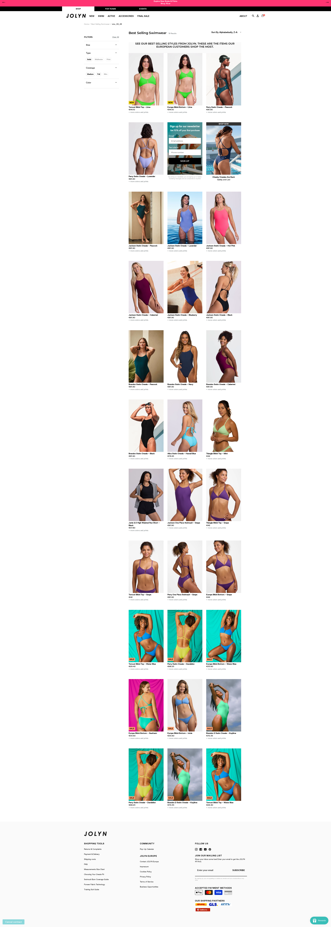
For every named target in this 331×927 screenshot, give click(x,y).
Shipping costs (90, 859)
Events (142, 9)
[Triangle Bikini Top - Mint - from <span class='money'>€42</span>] (223, 425)
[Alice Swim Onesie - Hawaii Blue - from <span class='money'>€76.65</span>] (184, 425)
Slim (105, 74)
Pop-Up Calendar (147, 849)
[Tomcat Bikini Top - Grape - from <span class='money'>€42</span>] (146, 566)
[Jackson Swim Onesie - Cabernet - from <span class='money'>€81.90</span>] (146, 287)
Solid (89, 59)
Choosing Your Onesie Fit (94, 874)
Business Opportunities (149, 887)
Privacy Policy (145, 877)
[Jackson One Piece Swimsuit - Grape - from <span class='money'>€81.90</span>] (184, 495)
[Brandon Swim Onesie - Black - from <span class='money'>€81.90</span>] (146, 425)
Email (171, 136)
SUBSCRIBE (238, 870)
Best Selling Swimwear (100, 24)
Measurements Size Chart (94, 869)
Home (86, 24)
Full (98, 74)
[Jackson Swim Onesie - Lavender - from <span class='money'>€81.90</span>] (184, 218)
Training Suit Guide (91, 889)
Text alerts (173, 147)
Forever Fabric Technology (94, 884)
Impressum (144, 866)
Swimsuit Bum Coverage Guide (96, 879)
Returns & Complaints (92, 849)
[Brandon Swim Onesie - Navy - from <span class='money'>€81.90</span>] (184, 356)
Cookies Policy (146, 872)
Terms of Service (146, 882)
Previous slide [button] (4, 2)
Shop (78, 9)
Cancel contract (13, 922)
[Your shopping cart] (263, 18)
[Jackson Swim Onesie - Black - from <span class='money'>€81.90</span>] (223, 287)
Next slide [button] (327, 2)
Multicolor (99, 59)
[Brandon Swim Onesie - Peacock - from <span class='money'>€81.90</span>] (146, 356)
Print (108, 59)
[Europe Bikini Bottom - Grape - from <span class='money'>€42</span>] (223, 566)
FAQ (86, 864)
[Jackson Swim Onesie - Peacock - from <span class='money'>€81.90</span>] (146, 218)
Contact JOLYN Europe (149, 861)
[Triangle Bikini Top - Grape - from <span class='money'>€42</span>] (223, 495)
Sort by (215, 32)
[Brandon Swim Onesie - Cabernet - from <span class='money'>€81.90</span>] (223, 356)
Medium (90, 74)
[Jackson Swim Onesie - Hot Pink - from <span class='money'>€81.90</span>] (223, 218)
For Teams (110, 9)
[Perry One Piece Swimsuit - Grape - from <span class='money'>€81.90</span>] (184, 566)
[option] (165, 2)
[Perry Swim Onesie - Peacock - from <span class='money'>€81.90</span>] (223, 79)
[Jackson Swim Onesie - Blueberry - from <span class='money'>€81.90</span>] (184, 287)
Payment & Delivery (91, 854)
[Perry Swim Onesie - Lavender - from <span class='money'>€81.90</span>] (146, 148)
